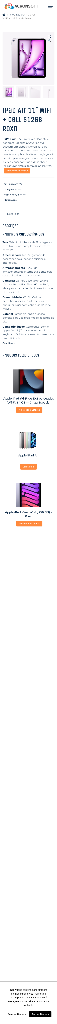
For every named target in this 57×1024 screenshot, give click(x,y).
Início (10, 14)
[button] (50, 37)
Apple (13, 194)
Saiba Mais (28, 466)
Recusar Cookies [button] (17, 1014)
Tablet (20, 14)
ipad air (21, 194)
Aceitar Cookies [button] (40, 1014)
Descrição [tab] (12, 213)
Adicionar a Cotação (17, 170)
